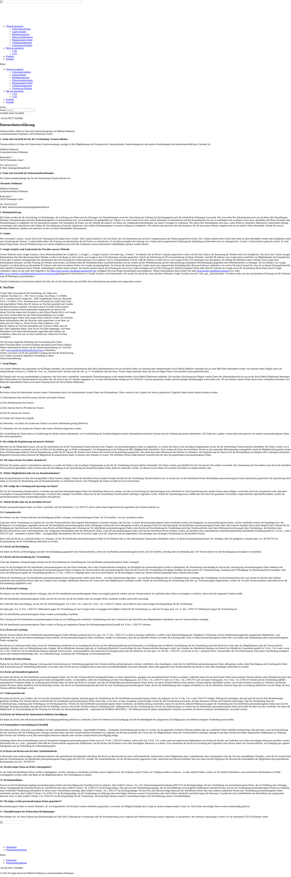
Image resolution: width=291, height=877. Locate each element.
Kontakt (10, 59)
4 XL (14, 53)
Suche (3, 110)
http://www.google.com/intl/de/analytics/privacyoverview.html (29, 273)
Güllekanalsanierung (22, 42)
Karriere (10, 56)
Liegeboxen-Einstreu (22, 45)
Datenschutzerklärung (16, 849)
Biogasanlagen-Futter (22, 40)
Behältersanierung (20, 34)
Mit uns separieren (15, 48)
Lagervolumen (19, 31)
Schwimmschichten (21, 29)
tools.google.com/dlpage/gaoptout (213, 271)
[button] (145, 64)
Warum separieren (14, 26)
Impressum (11, 847)
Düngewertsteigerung (22, 37)
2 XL (14, 50)
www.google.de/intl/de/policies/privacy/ (25, 350)
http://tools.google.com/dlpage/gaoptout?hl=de (73, 271)
